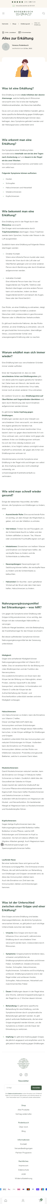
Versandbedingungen (23, 1148)
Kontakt (23, 1144)
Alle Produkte (23, 1109)
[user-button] (23, 1200)
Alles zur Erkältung (37, 24)
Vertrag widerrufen (23, 1114)
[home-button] (5, 1200)
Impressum (23, 1165)
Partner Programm (24, 1152)
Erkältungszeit (25, 24)
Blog (24, 1131)
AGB (23, 1174)
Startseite (5, 24)
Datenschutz (23, 1170)
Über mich (23, 1127)
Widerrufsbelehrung (23, 1178)
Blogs (14, 24)
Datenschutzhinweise (15, 1093)
